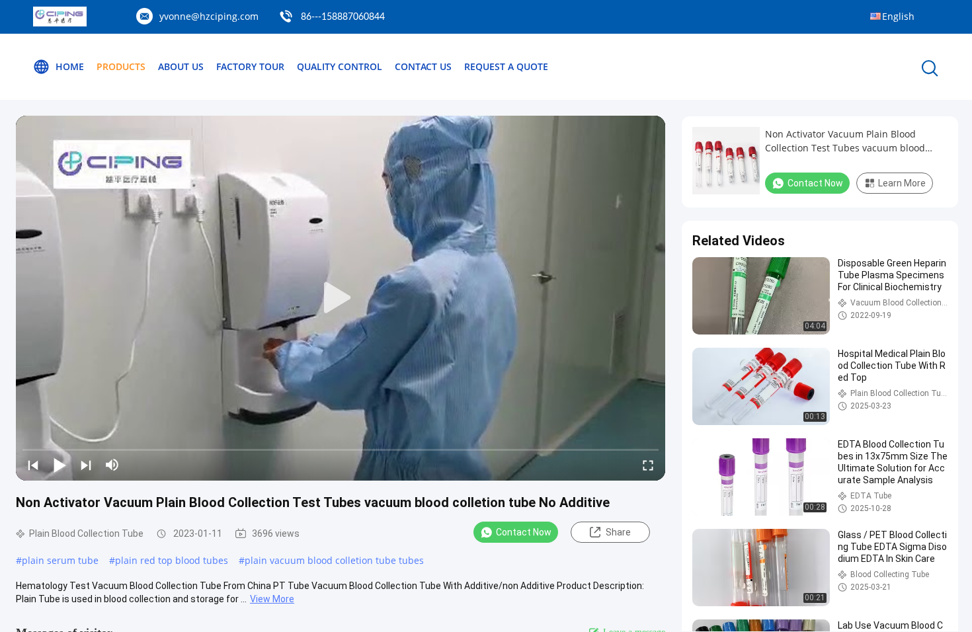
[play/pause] (59, 465)
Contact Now (523, 532)
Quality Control (339, 66)
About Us (181, 66)
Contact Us (423, 66)
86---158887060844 (343, 17)
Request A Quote (506, 66)
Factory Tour (250, 66)
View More (272, 599)
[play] (340, 298)
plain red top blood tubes (171, 560)
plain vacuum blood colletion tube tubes (334, 560)
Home (70, 66)
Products (121, 66)
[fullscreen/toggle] (648, 465)
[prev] (33, 465)
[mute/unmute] (112, 465)
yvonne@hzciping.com (209, 16)
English (898, 16)
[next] (86, 465)
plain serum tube (60, 560)
